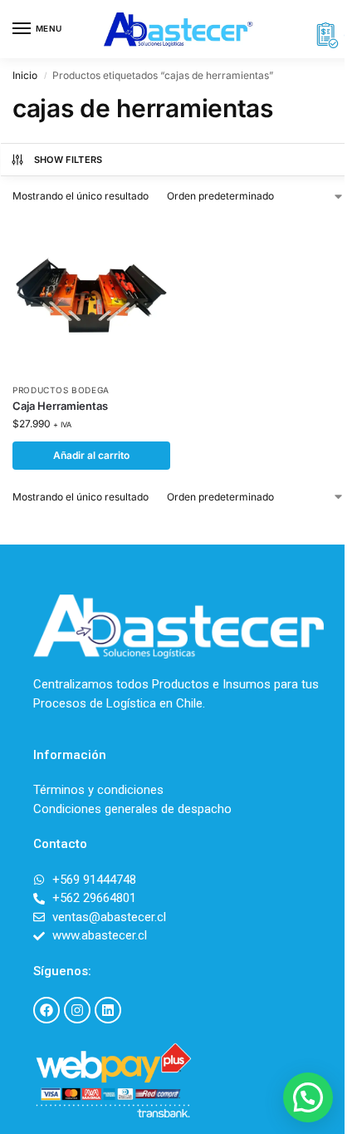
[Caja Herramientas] (91, 295)
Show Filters (68, 159)
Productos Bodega (61, 390)
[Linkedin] (108, 1010)
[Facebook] (46, 1010)
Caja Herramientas (60, 405)
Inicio (24, 75)
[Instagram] (77, 1010)
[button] (308, 1097)
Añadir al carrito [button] (91, 455)
